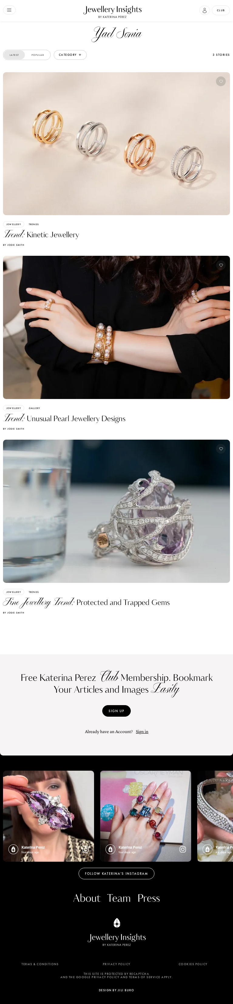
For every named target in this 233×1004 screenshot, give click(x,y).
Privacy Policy (116, 964)
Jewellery (13, 224)
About (86, 898)
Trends (34, 224)
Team (119, 898)
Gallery (34, 408)
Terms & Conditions (40, 964)
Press (148, 898)
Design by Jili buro (116, 990)
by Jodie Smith (13, 244)
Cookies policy (193, 964)
